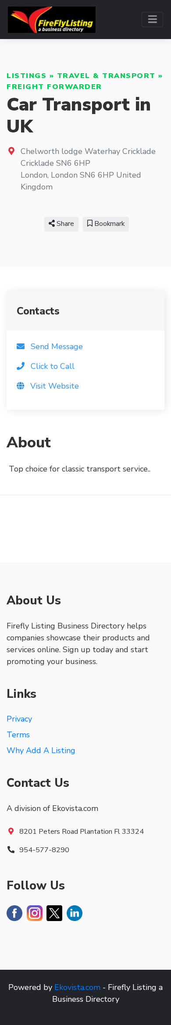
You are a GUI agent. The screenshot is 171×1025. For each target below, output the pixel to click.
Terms (18, 734)
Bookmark (109, 224)
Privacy (19, 719)
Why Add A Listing (41, 750)
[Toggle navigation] (152, 19)
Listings (26, 76)
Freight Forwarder (54, 87)
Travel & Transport (106, 76)
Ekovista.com (77, 987)
